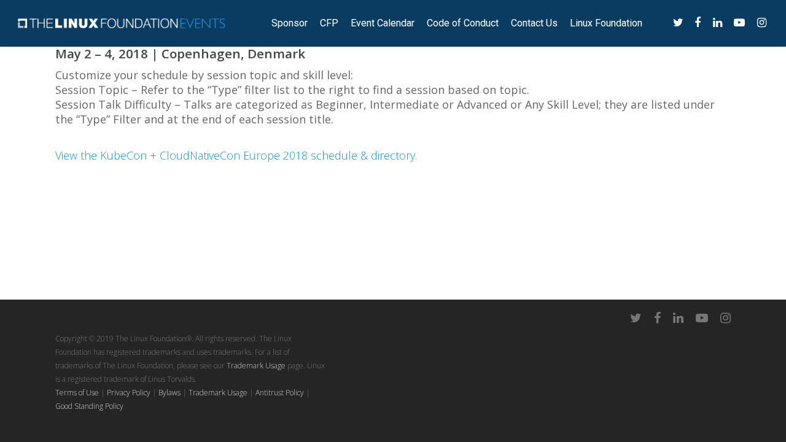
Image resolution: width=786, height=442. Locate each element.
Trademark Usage (256, 365)
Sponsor (289, 23)
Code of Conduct (463, 23)
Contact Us (534, 23)
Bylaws (169, 392)
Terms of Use (77, 392)
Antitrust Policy (279, 392)
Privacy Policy (128, 392)
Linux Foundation (606, 23)
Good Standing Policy (89, 406)
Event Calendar (382, 23)
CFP (329, 23)
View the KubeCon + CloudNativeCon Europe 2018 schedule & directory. (236, 155)
